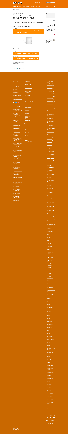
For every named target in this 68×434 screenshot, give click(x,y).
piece (53, 420)
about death (48, 148)
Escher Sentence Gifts (17, 125)
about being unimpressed (50, 132)
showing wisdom (49, 378)
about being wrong (49, 140)
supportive (48, 384)
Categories (19, 6)
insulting (48, 315)
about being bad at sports (50, 85)
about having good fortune (50, 180)
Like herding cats (27, 81)
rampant (48, 345)
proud (47, 342)
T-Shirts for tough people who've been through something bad (17, 187)
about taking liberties (50, 216)
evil (47, 283)
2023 (35, 81)
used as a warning (49, 393)
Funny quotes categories (17, 90)
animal (48, 412)
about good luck (49, 177)
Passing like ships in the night (29, 79)
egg (54, 415)
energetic (48, 280)
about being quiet (49, 118)
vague (47, 401)
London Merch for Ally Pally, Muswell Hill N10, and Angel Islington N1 (18, 139)
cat (46, 415)
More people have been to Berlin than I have (26, 53)
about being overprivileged (50, 114)
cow (48, 415)
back (50, 412)
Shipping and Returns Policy (18, 79)
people (17, 63)
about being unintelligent (50, 133)
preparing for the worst (50, 339)
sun (46, 423)
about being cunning (49, 91)
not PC (48, 333)
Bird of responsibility (17, 66)
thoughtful (48, 387)
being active (48, 237)
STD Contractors (27, 113)
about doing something (50, 151)
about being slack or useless (50, 121)
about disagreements (50, 149)
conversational (49, 246)
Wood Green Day (27, 131)
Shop (14, 93)
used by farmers (49, 396)
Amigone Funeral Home (28, 114)
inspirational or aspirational (51, 312)
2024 (35, 80)
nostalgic (48, 330)
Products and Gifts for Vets (17, 169)
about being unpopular (50, 136)
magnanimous (49, 321)
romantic (48, 359)
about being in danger (50, 104)
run (48, 422)
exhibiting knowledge (50, 287)
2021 (35, 83)
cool (47, 415)
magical (48, 319)
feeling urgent (49, 298)
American (48, 234)
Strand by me (27, 138)
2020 (35, 84)
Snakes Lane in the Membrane (29, 141)
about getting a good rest (50, 167)
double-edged (49, 273)
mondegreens (49, 325)
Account (36, 2)
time (49, 423)
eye (47, 417)
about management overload (51, 194)
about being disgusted (50, 95)
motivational (48, 327)
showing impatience (49, 370)
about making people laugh (50, 189)
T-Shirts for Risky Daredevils (18, 184)
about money (48, 198)
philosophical (49, 336)
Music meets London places (17, 95)
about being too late (49, 126)
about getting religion (50, 174)
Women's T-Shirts (16, 200)
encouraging (48, 276)
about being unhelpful (50, 130)
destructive (48, 270)
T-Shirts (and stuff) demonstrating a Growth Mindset (17, 180)
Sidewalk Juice (27, 105)
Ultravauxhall (27, 132)
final (47, 301)
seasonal (48, 362)
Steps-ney (26, 140)
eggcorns (48, 275)
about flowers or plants (50, 160)
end (46, 417)
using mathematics (49, 399)
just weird (48, 316)
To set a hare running (28, 84)
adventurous (17, 9)
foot (52, 417)
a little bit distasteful (50, 79)
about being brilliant (49, 88)
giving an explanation (50, 307)
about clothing (49, 143)
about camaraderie (49, 142)
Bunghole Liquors (27, 120)
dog (51, 415)
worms (51, 423)
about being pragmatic (50, 116)
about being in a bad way (50, 101)
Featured (15, 126)
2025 (35, 79)
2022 (35, 82)
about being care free (50, 89)
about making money (50, 188)
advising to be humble (50, 231)
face (48, 417)
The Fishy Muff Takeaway (28, 107)
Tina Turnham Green (28, 134)
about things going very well (51, 219)
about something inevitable (50, 210)
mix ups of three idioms (50, 324)
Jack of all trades (27, 95)
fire (49, 417)
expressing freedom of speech (51, 290)
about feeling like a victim (50, 158)
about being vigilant (49, 139)
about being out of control (50, 109)
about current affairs (49, 146)
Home (14, 9)
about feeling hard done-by (50, 155)
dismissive (48, 272)
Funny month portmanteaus (18, 99)
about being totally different (51, 128)
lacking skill (48, 318)
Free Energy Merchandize (17, 128)
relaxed (48, 357)
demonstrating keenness (50, 258)
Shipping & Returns (26, 6)
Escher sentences (21, 62)
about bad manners (49, 83)
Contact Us (38, 6)
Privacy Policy (16, 81)
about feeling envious (50, 154)
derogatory (48, 267)
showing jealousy (49, 375)
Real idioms (15, 89)
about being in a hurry (50, 102)
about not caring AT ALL (50, 202)
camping (15, 63)
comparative (48, 243)
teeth (47, 423)
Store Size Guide (16, 82)
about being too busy (50, 125)
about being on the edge (50, 108)
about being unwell (49, 137)
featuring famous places (50, 294)
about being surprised (50, 123)
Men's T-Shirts (16, 141)
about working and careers (50, 224)
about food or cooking (50, 163)
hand (54, 417)
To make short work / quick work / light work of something (28, 89)
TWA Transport (27, 110)
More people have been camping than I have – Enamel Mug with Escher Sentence (28, 31)
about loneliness (49, 185)
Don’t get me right (40, 66)
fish (50, 417)
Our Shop (32, 6)
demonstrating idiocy (50, 257)
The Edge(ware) (27, 137)
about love (48, 186)
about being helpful (49, 98)
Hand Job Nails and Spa (28, 108)
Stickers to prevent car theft (18, 177)
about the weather (49, 218)
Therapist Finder (27, 118)
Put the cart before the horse (29, 82)
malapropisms (49, 322)
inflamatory (48, 311)
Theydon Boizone (27, 135)
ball (52, 412)
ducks (52, 415)
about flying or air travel (50, 162)
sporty (48, 381)
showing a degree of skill (50, 365)
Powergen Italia (27, 111)
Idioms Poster (21, 13)
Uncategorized (49, 390)
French (48, 304)
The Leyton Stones (27, 129)
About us (14, 6)
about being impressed (50, 99)
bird (47, 414)
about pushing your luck (50, 206)
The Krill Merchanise (17, 193)
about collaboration (49, 145)
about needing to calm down (51, 200)
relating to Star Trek (49, 356)
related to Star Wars (49, 352)
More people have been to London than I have (26, 58)
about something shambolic (51, 212)
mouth (47, 420)
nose (50, 420)
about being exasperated (50, 96)
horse (50, 418)
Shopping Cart (41, 2)
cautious (48, 240)
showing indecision (49, 372)
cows (49, 415)
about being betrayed (50, 86)
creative (48, 249)
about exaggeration (49, 152)
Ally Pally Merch (16, 111)
